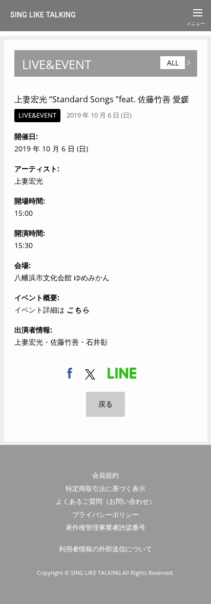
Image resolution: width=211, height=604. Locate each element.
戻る (105, 404)
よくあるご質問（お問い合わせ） (106, 501)
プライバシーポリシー (105, 514)
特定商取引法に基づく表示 (105, 488)
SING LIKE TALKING (43, 15)
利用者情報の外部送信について (105, 548)
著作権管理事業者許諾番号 (105, 527)
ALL (173, 63)
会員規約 (105, 475)
